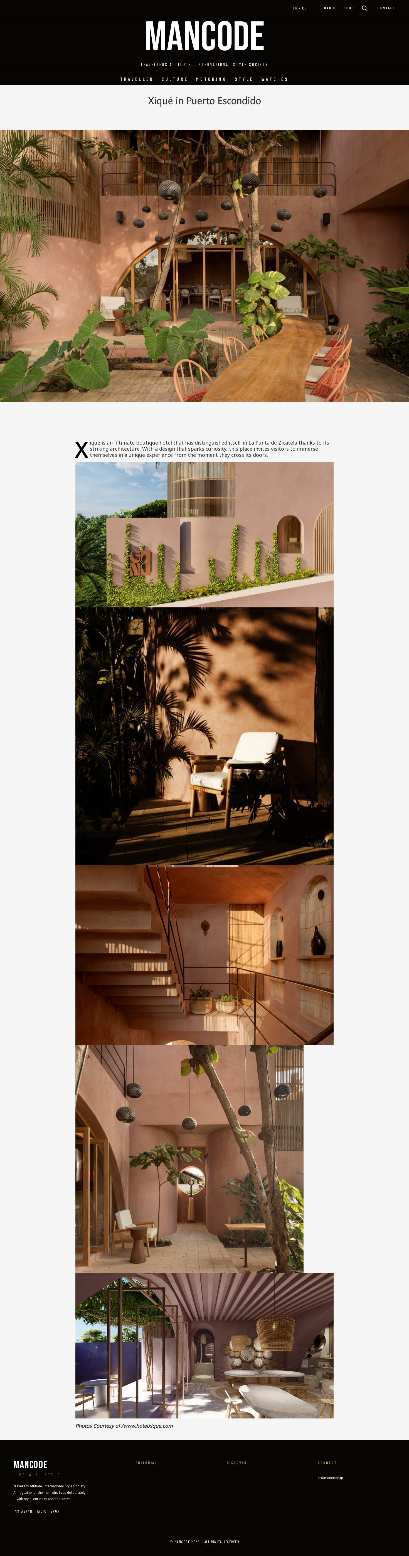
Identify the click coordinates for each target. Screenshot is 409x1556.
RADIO (330, 7)
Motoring (211, 79)
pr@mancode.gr (330, 1477)
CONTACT (387, 7)
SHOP (349, 7)
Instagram (23, 1511)
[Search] (364, 8)
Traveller (137, 79)
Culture (175, 79)
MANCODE (205, 38)
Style (244, 79)
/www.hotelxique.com (147, 1425)
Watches (275, 79)
